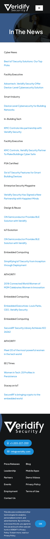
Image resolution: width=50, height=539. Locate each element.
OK (40, 523)
